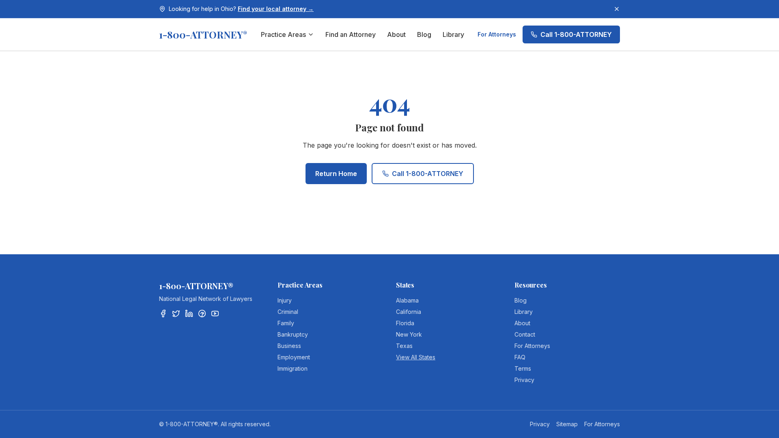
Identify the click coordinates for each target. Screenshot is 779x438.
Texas (404, 345)
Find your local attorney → (276, 8)
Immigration (293, 368)
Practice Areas (283, 34)
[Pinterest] (202, 313)
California (408, 311)
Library (453, 34)
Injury (285, 300)
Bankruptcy (293, 334)
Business (289, 345)
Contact (524, 334)
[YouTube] (215, 313)
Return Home (336, 174)
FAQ (519, 357)
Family (286, 323)
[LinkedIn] (189, 313)
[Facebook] (163, 313)
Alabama (407, 300)
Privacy (524, 379)
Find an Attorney (350, 34)
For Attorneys (497, 34)
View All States (415, 357)
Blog (424, 34)
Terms (522, 368)
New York (409, 334)
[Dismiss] (617, 9)
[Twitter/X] (176, 313)
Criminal (288, 311)
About (396, 34)
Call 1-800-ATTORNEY (576, 34)
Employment (294, 357)
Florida (405, 323)
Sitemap (567, 424)
